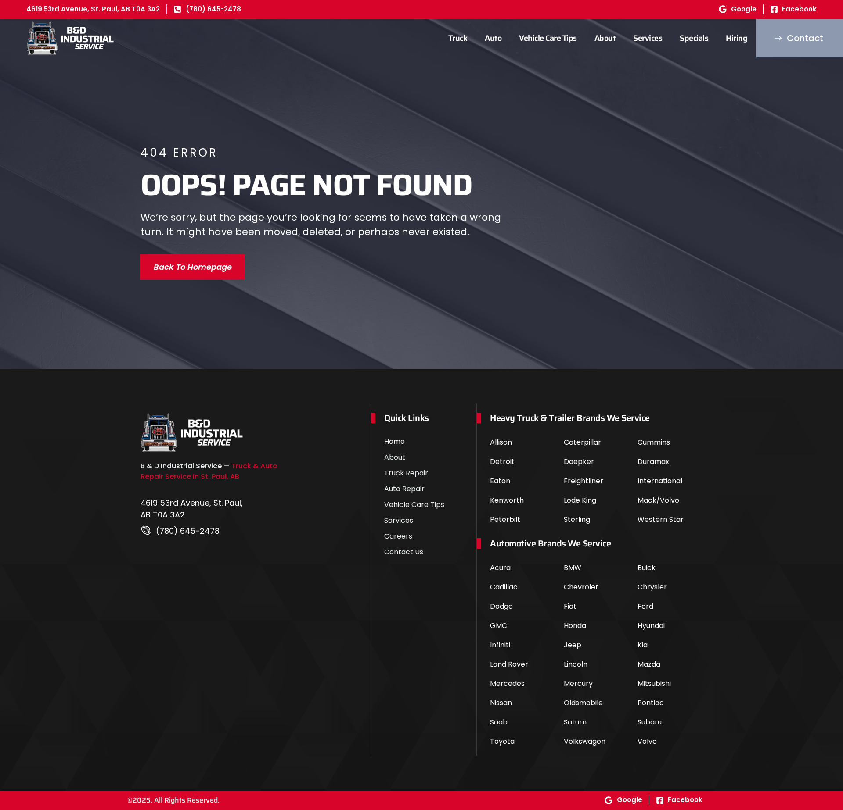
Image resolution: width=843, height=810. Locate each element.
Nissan (501, 703)
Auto (493, 38)
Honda (575, 626)
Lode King (580, 500)
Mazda (649, 664)
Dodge (501, 606)
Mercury (578, 683)
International (660, 481)
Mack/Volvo (658, 500)
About (605, 38)
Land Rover (509, 664)
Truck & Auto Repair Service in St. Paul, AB (208, 471)
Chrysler (652, 587)
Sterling (577, 519)
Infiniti (500, 645)
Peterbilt (505, 519)
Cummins (654, 442)
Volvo (647, 741)
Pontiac (651, 703)
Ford (645, 606)
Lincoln (575, 664)
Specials (694, 38)
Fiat (570, 606)
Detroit (502, 462)
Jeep (572, 645)
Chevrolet (581, 587)
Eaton (500, 481)
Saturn (575, 722)
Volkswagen (584, 741)
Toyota (502, 741)
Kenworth (507, 500)
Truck (458, 38)
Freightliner (583, 481)
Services (647, 38)
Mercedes (507, 683)
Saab (499, 722)
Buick (647, 568)
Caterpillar (582, 442)
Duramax (653, 462)
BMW (572, 568)
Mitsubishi (654, 683)
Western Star (661, 519)
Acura (500, 568)
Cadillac (504, 587)
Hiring (736, 38)
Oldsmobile (583, 703)
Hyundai (651, 626)
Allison (501, 442)
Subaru (650, 722)
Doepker (579, 462)
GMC (498, 626)
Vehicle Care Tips (548, 38)
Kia (643, 645)
